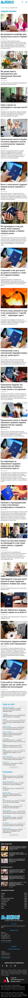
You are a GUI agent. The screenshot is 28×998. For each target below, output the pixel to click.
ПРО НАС (14, 924)
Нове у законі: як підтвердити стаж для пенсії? (14, 106)
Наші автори (14, 930)
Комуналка (14, 992)
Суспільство (6, 738)
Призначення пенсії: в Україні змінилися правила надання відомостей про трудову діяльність (14, 423)
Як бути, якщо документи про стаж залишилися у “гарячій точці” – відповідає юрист (14, 313)
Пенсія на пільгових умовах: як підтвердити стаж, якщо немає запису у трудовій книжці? (13, 544)
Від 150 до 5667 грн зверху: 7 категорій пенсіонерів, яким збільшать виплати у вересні (13, 819)
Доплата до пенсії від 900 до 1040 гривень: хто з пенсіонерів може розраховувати (14, 728)
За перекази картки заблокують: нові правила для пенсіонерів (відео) (12, 807)
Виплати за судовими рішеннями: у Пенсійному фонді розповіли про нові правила (12, 795)
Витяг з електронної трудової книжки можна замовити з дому (14, 186)
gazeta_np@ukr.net (5, 958)
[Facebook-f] (2, 965)
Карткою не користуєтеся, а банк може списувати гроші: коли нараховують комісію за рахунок (13, 735)
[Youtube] (15, 965)
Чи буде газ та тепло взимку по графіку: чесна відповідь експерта (13, 764)
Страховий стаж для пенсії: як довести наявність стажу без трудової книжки (13, 272)
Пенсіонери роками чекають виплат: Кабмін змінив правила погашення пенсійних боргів (14, 812)
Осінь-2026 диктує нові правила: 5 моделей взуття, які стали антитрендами (14, 801)
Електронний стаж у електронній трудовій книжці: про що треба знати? (14, 353)
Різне (4, 799)
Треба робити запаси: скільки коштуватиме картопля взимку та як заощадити (14, 716)
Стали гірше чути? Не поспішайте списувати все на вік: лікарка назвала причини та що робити (14, 722)
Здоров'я (5, 719)
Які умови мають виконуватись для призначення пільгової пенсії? (11, 75)
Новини (2, 992)
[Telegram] (6, 965)
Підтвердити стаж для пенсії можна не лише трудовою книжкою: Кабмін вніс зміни (14, 581)
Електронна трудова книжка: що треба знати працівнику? (14, 642)
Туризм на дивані (4, 996)
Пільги (6, 995)
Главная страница (5, 7)
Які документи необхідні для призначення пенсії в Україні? (14, 35)
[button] (26, 2)
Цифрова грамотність (22, 995)
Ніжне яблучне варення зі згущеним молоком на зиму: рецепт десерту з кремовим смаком (12, 710)
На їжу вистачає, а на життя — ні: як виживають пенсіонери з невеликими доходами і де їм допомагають (17, 884)
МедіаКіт (14, 946)
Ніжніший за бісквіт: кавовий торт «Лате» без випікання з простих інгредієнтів (13, 783)
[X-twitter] (10, 965)
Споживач (5, 714)
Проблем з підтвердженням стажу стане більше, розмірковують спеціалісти (13, 505)
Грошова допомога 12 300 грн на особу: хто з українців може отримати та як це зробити (14, 752)
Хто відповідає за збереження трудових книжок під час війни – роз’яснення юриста (11, 464)
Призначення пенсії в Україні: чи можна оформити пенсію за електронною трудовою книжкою (14, 142)
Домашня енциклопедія (8, 707)
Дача (18, 992)
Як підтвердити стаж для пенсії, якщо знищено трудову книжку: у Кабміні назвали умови (12, 229)
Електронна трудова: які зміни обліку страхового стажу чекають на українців (13, 387)
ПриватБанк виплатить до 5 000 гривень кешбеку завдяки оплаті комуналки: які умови (13, 778)
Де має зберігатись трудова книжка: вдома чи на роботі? (14, 611)
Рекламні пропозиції (14, 949)
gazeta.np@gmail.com (6, 942)
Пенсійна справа (7, 726)
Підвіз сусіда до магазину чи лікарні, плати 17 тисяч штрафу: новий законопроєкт (14, 758)
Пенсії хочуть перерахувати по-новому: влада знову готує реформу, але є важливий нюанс (13, 831)
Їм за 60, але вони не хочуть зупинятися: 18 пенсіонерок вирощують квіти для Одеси (14, 825)
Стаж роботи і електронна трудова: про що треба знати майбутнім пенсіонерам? (14, 684)
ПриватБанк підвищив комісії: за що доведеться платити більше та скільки (12, 746)
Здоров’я (21, 992)
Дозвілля (3, 995)
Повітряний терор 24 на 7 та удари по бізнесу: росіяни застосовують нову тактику (14, 740)
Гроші (4, 744)
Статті (20, 996)
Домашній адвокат (7, 732)
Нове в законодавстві (8, 756)
